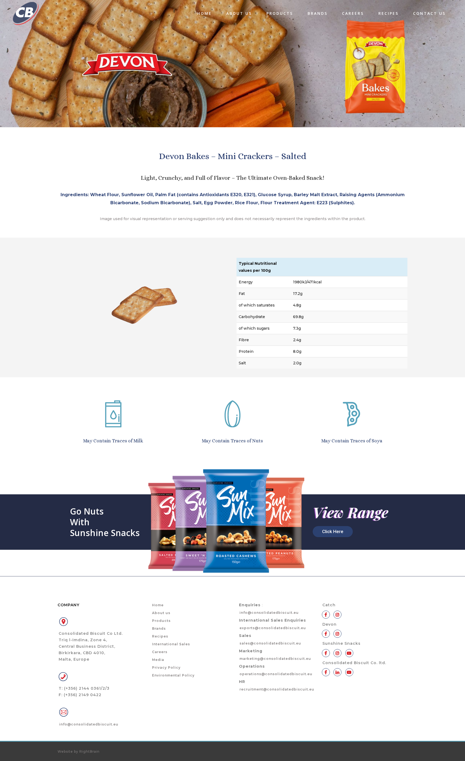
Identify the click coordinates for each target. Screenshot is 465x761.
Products (161, 621)
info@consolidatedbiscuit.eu (88, 724)
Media (158, 660)
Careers (159, 652)
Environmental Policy (173, 675)
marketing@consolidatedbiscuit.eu (275, 659)
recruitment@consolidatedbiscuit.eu (276, 689)
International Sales (171, 644)
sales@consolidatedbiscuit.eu (270, 643)
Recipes (160, 636)
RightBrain (89, 751)
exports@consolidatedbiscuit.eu (272, 628)
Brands (159, 628)
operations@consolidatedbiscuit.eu (275, 674)
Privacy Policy (166, 667)
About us (161, 613)
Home (158, 605)
